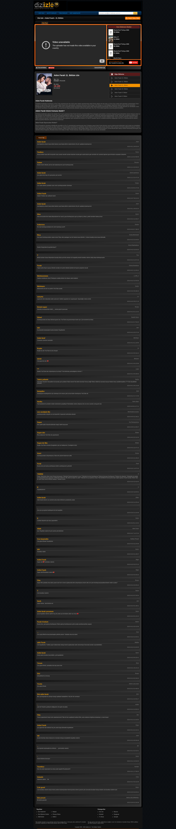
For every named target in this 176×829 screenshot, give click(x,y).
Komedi (101, 814)
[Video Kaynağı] (51, 67)
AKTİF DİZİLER (51, 13)
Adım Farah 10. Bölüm (121, 89)
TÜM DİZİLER (63, 13)
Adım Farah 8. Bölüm (121, 96)
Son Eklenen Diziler (43, 814)
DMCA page (64, 823)
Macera (116, 811)
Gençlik (116, 817)
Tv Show (101, 817)
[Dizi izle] (47, 5)
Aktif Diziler (41, 817)
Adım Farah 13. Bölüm (121, 78)
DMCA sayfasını (93, 823)
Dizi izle (101, 811)
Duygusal (116, 814)
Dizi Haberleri (42, 811)
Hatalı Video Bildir (134, 18)
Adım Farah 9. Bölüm (121, 92)
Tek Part (45, 23)
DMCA (54, 817)
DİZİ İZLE (41, 13)
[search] (135, 13)
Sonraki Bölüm (99, 67)
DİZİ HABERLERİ (75, 13)
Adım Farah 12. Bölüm (121, 81)
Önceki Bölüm (42, 67)
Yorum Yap (41, 137)
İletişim (55, 811)
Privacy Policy (56, 814)
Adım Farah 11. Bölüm (121, 85)
